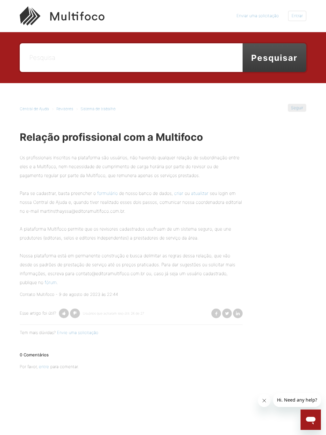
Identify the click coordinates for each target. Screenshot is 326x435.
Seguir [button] (297, 107)
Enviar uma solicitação (258, 15)
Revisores (64, 108)
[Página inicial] (62, 15)
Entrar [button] (297, 15)
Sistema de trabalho (98, 108)
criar (178, 193)
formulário (107, 193)
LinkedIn (238, 313)
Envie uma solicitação (77, 332)
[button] (64, 313)
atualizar (200, 193)
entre (44, 366)
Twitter (227, 313)
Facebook (216, 313)
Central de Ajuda (34, 108)
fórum (51, 282)
